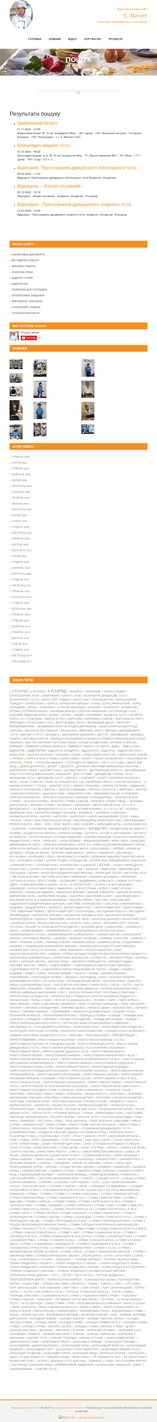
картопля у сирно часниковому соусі (99, 816)
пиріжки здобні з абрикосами (109, 1007)
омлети (80, 973)
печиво (99, 1000)
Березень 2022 (22, 573)
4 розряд (57, 690)
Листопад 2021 (22, 585)
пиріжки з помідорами (42, 1007)
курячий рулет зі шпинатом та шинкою (66, 865)
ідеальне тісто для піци (68, 1361)
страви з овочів (47, 1217)
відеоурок (36, 750)
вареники (75, 718)
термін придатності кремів (78, 1267)
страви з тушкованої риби (71, 1247)
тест (55, 1275)
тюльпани (44, 1299)
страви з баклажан (84, 1194)
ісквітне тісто (46, 1369)
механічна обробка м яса (84, 915)
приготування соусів (74, 1078)
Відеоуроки (20, 284)
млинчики (56, 919)
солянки (61, 1182)
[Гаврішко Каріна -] (87, 409)
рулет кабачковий (45, 1140)
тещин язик (30, 1283)
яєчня (42, 1361)
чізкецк (92, 1334)
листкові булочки (25, 876)
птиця (87, 1113)
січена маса (29, 1259)
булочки (94, 707)
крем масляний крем (59, 844)
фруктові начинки (94, 1314)
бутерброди (118, 711)
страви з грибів (64, 1201)
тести (66, 1275)
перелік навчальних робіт (120, 988)
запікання (82, 805)
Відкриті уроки (22, 278)
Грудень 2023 (20, 527)
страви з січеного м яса (56, 1240)
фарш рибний (44, 1311)
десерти (67, 766)
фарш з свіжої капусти (121, 1307)
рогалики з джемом (64, 1128)
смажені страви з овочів (95, 1170)
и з (125, 805)
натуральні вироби (37, 938)
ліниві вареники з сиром (38, 884)
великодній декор (100, 722)
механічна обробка (47, 915)
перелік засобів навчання (78, 988)
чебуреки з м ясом (70, 1330)
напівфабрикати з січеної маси (71, 934)
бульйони (111, 707)
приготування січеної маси (64, 1082)
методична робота (111, 911)
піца (138, 1117)
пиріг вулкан (128, 1000)
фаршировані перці (94, 1311)
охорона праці (113, 981)
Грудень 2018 (20, 649)
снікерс (87, 1178)
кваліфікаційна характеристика (97, 820)
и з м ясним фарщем (85, 809)
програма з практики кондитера (69, 1097)
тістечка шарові (128, 1299)
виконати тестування (41, 730)
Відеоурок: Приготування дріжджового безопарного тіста (76, 167)
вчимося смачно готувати (89, 746)
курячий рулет (23, 865)
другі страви (82, 774)
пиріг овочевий (132, 1004)
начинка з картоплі (114, 938)
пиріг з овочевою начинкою (54, 1004)
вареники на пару (129, 718)
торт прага (71, 1287)
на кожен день (92, 927)
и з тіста (110, 809)
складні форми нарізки (77, 1167)
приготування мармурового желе (109, 1055)
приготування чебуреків (56, 1040)
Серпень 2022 (21, 568)
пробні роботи (96, 1094)
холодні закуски (72, 1318)
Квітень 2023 (20, 544)
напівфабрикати (58, 930)
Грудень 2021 (20, 579)
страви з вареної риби (104, 1197)
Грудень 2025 (20, 468)
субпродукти (91, 1255)
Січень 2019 (19, 643)
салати (112, 1147)
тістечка (107, 1299)
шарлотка (108, 1334)
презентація (123, 1035)
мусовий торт (114, 923)
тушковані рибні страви (100, 1295)
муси (97, 923)
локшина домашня (104, 876)
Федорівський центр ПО (25, 1407)
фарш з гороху (135, 1303)
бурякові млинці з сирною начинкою (78, 711)
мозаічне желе (78, 919)
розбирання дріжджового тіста (106, 1128)
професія (42, 1105)
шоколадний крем (75, 1345)
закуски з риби (53, 793)
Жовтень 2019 (21, 626)
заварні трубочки (86, 785)
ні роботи (98, 957)
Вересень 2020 (22, 608)
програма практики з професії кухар (79, 1101)
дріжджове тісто (50, 778)
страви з (60, 1194)
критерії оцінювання (67, 853)
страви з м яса (45, 1213)
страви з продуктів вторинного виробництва (103, 1224)
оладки (113, 969)
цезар (129, 1326)
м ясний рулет (81, 884)
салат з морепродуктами (61, 1143)
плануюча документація (91, 1011)
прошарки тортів (49, 1109)
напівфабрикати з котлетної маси (98, 930)
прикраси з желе (118, 1090)
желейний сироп (98, 782)
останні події (54, 981)
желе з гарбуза (31, 782)
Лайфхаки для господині (29, 289)
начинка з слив (31, 942)
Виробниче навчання (27, 301)
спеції (82, 1186)
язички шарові (58, 1357)
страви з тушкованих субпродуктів (47, 1244)
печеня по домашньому (72, 1000)
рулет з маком (84, 1136)
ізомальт (95, 1361)
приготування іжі (89, 1090)
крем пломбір (70, 840)
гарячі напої (69, 758)
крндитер (107, 853)
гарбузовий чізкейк (132, 754)
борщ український (116, 703)
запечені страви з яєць (108, 801)
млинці (40, 919)
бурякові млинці (35, 711)
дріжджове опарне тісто (113, 774)
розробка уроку (121, 1132)
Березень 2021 (22, 597)
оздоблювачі (60, 965)
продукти (117, 1101)
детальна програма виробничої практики (107, 766)
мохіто (76, 923)
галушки (62, 754)
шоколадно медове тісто (120, 1349)
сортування (80, 1182)
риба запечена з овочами (109, 1120)
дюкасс (72, 778)
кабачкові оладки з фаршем (55, 812)
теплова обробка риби (121, 1259)
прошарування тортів (115, 1109)
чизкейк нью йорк (56, 1334)
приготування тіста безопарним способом (54, 1086)
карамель (86, 812)
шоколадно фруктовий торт (77, 1349)
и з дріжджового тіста (50, 809)
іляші (109, 1361)
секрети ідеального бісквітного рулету (50, 1155)
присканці (74, 1094)
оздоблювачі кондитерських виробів (102, 965)
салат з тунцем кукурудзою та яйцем (111, 1143)
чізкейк (78, 1334)
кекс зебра (62, 824)
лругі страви (47, 880)
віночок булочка (40, 754)
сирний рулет (106, 1159)
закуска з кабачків (71, 789)
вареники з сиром (99, 718)
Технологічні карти (25, 313)
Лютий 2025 (19, 480)
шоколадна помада (87, 1341)
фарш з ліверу (90, 1307)
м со (63, 884)
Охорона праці (22, 272)
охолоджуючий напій (83, 981)
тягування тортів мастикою (76, 1299)
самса (74, 1151)
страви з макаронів (104, 1213)
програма (117, 1094)
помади (114, 1015)
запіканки (64, 805)
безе (77, 695)
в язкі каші (34, 718)
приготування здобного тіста (65, 1051)
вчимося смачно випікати (45, 746)
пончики (50, 1019)
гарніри (17, 758)
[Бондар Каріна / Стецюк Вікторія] (87, 427)
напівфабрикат (32, 930)
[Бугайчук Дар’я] (40, 387)
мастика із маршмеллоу (124, 903)
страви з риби (84, 1228)
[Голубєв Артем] (87, 387)
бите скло (81, 699)
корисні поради (70, 833)
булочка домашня (71, 707)
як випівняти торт (107, 1357)
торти (139, 1287)
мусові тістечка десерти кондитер (51, 927)
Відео (72, 39)
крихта (91, 853)
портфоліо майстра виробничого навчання (95, 1023)
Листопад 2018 (22, 655)
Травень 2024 (21, 497)
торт (117, 1283)
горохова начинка (49, 762)
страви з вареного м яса (65, 1197)
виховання (119, 734)
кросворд (124, 853)
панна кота (98, 985)
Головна (34, 39)
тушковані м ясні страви (60, 1295)
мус (87, 923)
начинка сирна (84, 942)
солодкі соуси (107, 1178)
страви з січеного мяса (95, 1240)
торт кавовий (50, 1287)
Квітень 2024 (20, 503)
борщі (32, 707)
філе (114, 1314)
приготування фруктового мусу (115, 1086)
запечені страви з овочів (69, 801)
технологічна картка (64, 1279)
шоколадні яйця (84, 1353)
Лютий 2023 (19, 556)
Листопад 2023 (22, 533)
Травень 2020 (21, 614)
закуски (125, 789)
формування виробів (62, 1314)
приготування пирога (72, 1067)
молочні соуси (23, 923)
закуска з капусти (102, 789)
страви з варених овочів (119, 1194)
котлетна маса (40, 837)
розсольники (49, 1136)
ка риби (131, 809)
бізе (133, 711)
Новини (55, 39)
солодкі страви (133, 1178)
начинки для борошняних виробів (50, 946)
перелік (50, 988)
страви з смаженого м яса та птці (66, 1236)
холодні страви (71, 1322)
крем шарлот (100, 848)
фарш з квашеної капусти (58, 1307)
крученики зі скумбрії (73, 856)
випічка (85, 730)
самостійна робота (51, 1151)
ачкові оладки (114, 691)
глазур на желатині (108, 758)
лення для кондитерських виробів (66, 873)
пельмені (35, 988)
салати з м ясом (132, 1147)
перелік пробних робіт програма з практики (101, 992)
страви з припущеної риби (109, 1221)
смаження (121, 1167)
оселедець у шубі (93, 977)
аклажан (76, 691)
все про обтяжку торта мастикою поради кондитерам (66, 742)
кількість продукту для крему (52, 869)
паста (126, 985)
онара (93, 973)
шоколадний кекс (45, 1345)
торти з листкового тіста (43, 1291)
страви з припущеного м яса (64, 1221)
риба (58, 1120)
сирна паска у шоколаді (75, 1159)
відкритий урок (129, 750)
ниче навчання (71, 950)
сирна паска (44, 1159)
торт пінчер (90, 1287)
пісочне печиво (63, 1117)
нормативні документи (70, 957)
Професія (115, 39)
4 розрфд (37, 691)
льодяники (68, 880)
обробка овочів (33, 961)
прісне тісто (41, 1113)
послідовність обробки (52, 1027)
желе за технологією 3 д (64, 782)
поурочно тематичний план (82, 1031)
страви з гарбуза (37, 1201)
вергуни (123, 722)
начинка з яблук (58, 942)
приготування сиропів (100, 1074)
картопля (60, 816)
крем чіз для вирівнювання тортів (118, 844)
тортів (116, 1291)
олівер (30, 973)
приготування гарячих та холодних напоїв (42, 1044)
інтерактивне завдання (74, 1365)
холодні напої (45, 1322)
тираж (92, 1283)
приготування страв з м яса (115, 1078)
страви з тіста (104, 1247)
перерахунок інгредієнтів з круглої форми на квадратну (92, 996)
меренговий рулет (78, 907)
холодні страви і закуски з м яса (46, 1326)
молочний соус (135, 919)
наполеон (133, 927)
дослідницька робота (105, 770)
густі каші (116, 762)
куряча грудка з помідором (66, 860)
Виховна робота (23, 266)
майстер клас (121, 888)
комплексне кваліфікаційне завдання (57, 828)
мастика (101, 900)
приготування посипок (89, 1070)
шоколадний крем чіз (108, 1345)
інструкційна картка (131, 1361)
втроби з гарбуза (123, 742)
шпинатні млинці (112, 1353)
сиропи (51, 1167)
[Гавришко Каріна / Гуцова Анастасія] (40, 427)
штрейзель (136, 1353)
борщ (96, 703)
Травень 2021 (21, 591)
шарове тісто (37, 1338)
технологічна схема (99, 1279)
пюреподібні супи (109, 1113)
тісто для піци (31, 1303)
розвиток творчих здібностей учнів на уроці (72, 1132)
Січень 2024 (19, 521)
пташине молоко (67, 1113)
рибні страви (56, 1124)
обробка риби (58, 961)
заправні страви (42, 805)
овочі (42, 965)
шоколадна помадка (120, 1341)
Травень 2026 (21, 456)
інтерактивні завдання (113, 1365)
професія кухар (63, 1105)
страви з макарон (74, 1213)
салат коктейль (45, 1147)
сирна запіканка (125, 1155)
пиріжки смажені (35, 1011)
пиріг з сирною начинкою (98, 1004)
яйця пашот (81, 1357)
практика (76, 1035)
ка (121, 809)
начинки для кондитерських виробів (106, 946)
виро (98, 730)
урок (70, 1303)
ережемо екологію (124, 778)
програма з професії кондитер (119, 1097)
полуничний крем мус (60, 1015)
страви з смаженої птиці (113, 1236)
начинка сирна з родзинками (119, 942)
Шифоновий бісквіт (37, 122)
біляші (53, 715)
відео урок (131, 746)
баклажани (51, 695)
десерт (52, 766)
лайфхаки (108, 869)
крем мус (50, 840)
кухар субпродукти (127, 865)
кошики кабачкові (68, 837)
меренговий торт (108, 907)
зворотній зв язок (106, 805)
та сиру (46, 1259)
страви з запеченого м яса (99, 1201)
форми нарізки (32, 1314)
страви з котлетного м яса (115, 1209)
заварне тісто (59, 785)
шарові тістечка (91, 1338)
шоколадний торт (39, 1349)
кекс (48, 824)
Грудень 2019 (20, 620)
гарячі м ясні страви (41, 758)
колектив (19, 828)
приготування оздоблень (114, 1063)
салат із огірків (92, 1147)
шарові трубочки (63, 1338)
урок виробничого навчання (99, 1303)
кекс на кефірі (83, 824)
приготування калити (107, 1051)
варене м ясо (55, 718)
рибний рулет (33, 1124)
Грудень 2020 (20, 603)
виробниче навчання (78, 734)
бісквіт (66, 715)
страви (45, 1194)
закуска (49, 789)
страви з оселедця (76, 1217)
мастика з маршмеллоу (85, 903)
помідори (33, 1019)
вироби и (52, 734)
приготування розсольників (58, 1074)
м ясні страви (85, 888)
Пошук (87, 67)
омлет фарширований (54, 973)
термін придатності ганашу (76, 1263)
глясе (28, 762)
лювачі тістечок (129, 880)
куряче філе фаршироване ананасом (118, 860)
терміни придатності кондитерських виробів (91, 1271)
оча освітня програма (70, 985)
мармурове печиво (52, 896)
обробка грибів (120, 957)
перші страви (41, 1000)
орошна (71, 977)
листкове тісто (135, 873)
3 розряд (19, 691)
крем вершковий (96, 840)
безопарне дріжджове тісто (105, 695)
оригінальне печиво (46, 977)
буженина (47, 707)
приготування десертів (95, 1044)
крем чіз (84, 844)
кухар (104, 864)
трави (128, 1291)
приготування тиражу (105, 1082)
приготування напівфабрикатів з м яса (90, 1059)
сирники (44, 1163)
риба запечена (76, 1120)
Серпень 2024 (21, 492)
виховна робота (35, 738)
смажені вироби (34, 1170)
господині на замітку (82, 762)
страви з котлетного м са (72, 1209)
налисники (114, 927)
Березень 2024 (22, 509)
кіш (80, 869)
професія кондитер (93, 1105)
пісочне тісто (88, 1117)
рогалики (39, 1128)
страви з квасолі (129, 1205)
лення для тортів (108, 873)
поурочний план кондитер (121, 1027)
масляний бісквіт (99, 896)
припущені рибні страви (45, 1094)
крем (36, 840)
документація (50, 770)
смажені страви (62, 1170)
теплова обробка (87, 1259)
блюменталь (34, 703)
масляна (76, 896)
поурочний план (85, 1027)
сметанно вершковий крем (58, 1178)
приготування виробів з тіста (100, 1040)
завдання (137, 785)
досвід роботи (75, 770)
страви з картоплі (78, 1205)
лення (33, 873)
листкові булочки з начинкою (64, 876)
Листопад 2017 (22, 661)
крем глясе (120, 840)
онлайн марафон (113, 973)
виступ (102, 734)
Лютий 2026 (19, 462)
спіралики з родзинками (108, 1186)
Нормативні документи (28, 254)
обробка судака (120, 961)
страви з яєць (71, 1251)
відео (116, 746)
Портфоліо (92, 39)
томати (105, 1283)
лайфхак (92, 869)
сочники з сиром (62, 1186)
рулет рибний (71, 1140)
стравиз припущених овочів (57, 1255)
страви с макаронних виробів (107, 1251)
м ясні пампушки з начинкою (50, 888)
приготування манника (62, 1055)
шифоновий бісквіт (120, 1338)
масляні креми (81, 900)
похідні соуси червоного (125, 1031)
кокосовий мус (135, 824)
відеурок (108, 750)
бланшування (102, 699)
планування (60, 1011)
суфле (138, 1255)
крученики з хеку (41, 856)
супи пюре (123, 1255)
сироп (108, 1163)
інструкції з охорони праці (32, 1365)
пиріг (112, 1000)
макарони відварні (39, 892)
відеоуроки (90, 750)
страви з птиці (59, 1228)
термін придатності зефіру (120, 1263)
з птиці (41, 785)
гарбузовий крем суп (99, 754)
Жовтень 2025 (21, 474)
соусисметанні (34, 1186)
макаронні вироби (70, 892)
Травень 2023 (21, 538)
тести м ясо (83, 1275)
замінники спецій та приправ (115, 793)
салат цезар (69, 1147)
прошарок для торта (80, 1109)
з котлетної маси (127, 782)
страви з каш (104, 1205)
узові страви (54, 1303)
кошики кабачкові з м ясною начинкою (114, 837)
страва (32, 1194)
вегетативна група (70, 722)
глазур (86, 758)
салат (106, 1140)
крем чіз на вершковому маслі (65, 848)
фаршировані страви (127, 1311)
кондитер (98, 828)
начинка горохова (83, 938)
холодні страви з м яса (103, 1322)
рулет (66, 1136)
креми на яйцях (37, 853)
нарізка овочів (108, 934)
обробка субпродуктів (88, 961)
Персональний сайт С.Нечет (67, 1407)
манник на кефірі (129, 892)
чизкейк (34, 1334)
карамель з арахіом (110, 812)
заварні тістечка (114, 785)
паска (114, 985)
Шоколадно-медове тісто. (44, 145)
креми (119, 848)
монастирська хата (53, 923)
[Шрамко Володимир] (40, 408)
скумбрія (103, 1167)
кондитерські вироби (39, 833)
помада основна (93, 1015)
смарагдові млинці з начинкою (113, 1174)
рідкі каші (92, 1140)
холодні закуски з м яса (105, 1318)
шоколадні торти (56, 1353)
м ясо (103, 888)
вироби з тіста (31, 734)
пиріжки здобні (73, 1007)
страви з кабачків (49, 1205)
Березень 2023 (22, 550)
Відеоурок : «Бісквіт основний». (50, 185)
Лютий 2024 (19, 515)
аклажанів (93, 691)
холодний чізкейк (43, 1318)
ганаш (75, 754)
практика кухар (97, 1035)
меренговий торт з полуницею (70, 911)
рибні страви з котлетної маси (92, 1124)
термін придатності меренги (123, 1267)
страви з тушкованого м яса (98, 1244)
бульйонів (129, 707)
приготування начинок (74, 1063)
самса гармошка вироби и (102, 1151)
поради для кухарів (108, 1019)
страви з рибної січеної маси (34, 1232)
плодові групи (123, 1011)
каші (28, 820)
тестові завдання (109, 1275)
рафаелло (27, 1120)
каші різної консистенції (52, 820)
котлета (91, 833)
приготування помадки (110, 1067)
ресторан (45, 1120)
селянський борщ (96, 1155)
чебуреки (45, 1330)
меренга (55, 907)
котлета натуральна (116, 833)
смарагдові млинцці (72, 1174)
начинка (60, 938)
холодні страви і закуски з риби (98, 1326)
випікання (68, 730)
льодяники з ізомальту (96, 880)
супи (108, 1255)
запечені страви (35, 801)
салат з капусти (126, 1140)
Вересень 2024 (22, 486)
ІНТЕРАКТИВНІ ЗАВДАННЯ (28, 295)
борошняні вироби (74, 703)
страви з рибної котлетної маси (121, 1228)
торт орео (132, 1283)
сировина (61, 1163)
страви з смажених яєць (101, 1232)
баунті (66, 695)
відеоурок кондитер (63, 750)
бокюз (52, 703)
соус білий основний (119, 1182)
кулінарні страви (30, 860)
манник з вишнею (100, 892)
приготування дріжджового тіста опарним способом (83, 1047)
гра (103, 762)
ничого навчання (98, 950)
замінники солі (79, 793)
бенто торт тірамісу (56, 699)
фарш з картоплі (24, 1307)
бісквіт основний (88, 715)
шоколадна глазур (56, 1341)
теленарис (63, 1259)
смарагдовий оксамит (37, 1174)
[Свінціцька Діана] (40, 366)
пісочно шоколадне (117, 1117)
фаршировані (67, 1311)
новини (54, 954)
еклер (102, 778)
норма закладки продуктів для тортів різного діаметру (104, 954)
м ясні (100, 884)
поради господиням (75, 1019)
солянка (45, 1182)
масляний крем (127, 896)
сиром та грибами (86, 1163)
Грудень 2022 (20, 562)
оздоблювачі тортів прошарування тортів (73, 969)
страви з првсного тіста (112, 1217)
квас (38, 824)
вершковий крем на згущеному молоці (67, 726)
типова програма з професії (63, 1283)
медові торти (36, 907)
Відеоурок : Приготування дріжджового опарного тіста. (74, 204)
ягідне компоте (32, 1357)
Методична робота (25, 260)
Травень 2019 (21, 632)
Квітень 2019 (20, 638)
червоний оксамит (101, 1330)
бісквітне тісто (115, 715)
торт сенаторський (117, 1287)
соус (96, 1182)
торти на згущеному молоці (86, 1291)
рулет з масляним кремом (118, 1136)
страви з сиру (69, 1232)
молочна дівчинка (105, 919)
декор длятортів (32, 766)
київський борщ (109, 824)
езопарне (88, 778)
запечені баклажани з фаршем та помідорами (77, 797)
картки (45, 816)
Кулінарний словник (26, 307)
